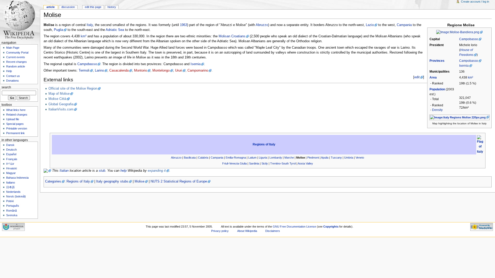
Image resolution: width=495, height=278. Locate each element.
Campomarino (197, 70)
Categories (53, 181)
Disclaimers (272, 230)
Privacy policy (220, 230)
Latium (252, 157)
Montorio (140, 70)
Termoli (84, 70)
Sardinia (254, 163)
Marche (289, 157)
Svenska (11, 215)
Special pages (15, 123)
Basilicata (190, 157)
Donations (12, 80)
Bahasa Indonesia (17, 177)
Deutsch (11, 149)
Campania (404, 25)
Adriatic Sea (115, 30)
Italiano (10, 182)
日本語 (10, 187)
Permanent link (15, 133)
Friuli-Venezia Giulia (234, 163)
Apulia (324, 157)
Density (437, 110)
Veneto (360, 157)
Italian (64, 170)
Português (12, 205)
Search (6, 87)
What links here (16, 109)
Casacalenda (119, 70)
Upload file (12, 119)
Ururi (178, 70)
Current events (15, 57)
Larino (99, 70)
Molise (139, 181)
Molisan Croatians (232, 36)
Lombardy (275, 157)
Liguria (263, 157)
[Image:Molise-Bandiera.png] (459, 32)
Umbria (348, 157)
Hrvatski (11, 168)
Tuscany (336, 157)
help (123, 170)
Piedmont (313, 157)
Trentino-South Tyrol (283, 163)
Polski (10, 201)
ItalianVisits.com (60, 109)
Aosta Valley (305, 163)
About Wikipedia (247, 230)
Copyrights (331, 226)
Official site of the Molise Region (72, 88)
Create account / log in (475, 1)
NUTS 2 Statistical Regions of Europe (179, 181)
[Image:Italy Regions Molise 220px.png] (459, 117)
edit (417, 77)
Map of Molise (59, 93)
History (112, 6)
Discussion (68, 6)
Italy (90, 25)
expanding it (157, 170)
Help (9, 71)
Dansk (10, 144)
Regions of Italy (264, 144)
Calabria (203, 157)
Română (11, 210)
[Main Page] (20, 20)
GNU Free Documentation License (294, 226)
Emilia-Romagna (236, 157)
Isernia (464, 65)
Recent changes (16, 61)
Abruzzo (262, 25)
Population (437, 89)
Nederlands (13, 191)
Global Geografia (60, 104)
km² (470, 77)
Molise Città (57, 99)
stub (102, 170)
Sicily (264, 163)
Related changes (16, 114)
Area (433, 77)
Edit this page (93, 6)
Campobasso (468, 39)
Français (11, 159)
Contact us (13, 75)
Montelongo (161, 70)
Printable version (16, 128)
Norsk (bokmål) (16, 196)
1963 (183, 25)
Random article (15, 66)
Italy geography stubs (112, 181)
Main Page (12, 47)
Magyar (11, 173)
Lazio (370, 25)
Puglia (58, 30)
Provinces (437, 61)
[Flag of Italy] (480, 144)
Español (11, 154)
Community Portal (17, 52)
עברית (10, 163)
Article (50, 6)
